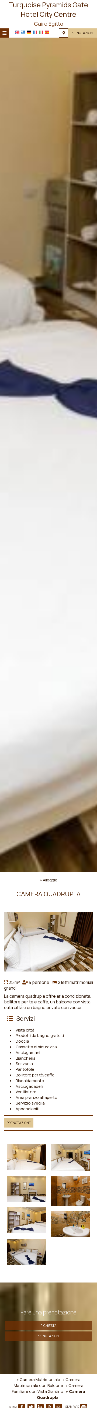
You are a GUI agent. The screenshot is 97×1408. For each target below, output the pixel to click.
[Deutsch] (29, 32)
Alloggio (50, 880)
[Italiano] (41, 32)
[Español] (47, 32)
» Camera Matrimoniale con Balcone (47, 1382)
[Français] (35, 32)
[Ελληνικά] (23, 32)
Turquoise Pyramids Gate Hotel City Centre (48, 13)
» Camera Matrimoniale (38, 1379)
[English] (17, 32)
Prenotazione (83, 33)
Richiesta (48, 1325)
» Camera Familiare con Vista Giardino (48, 1388)
